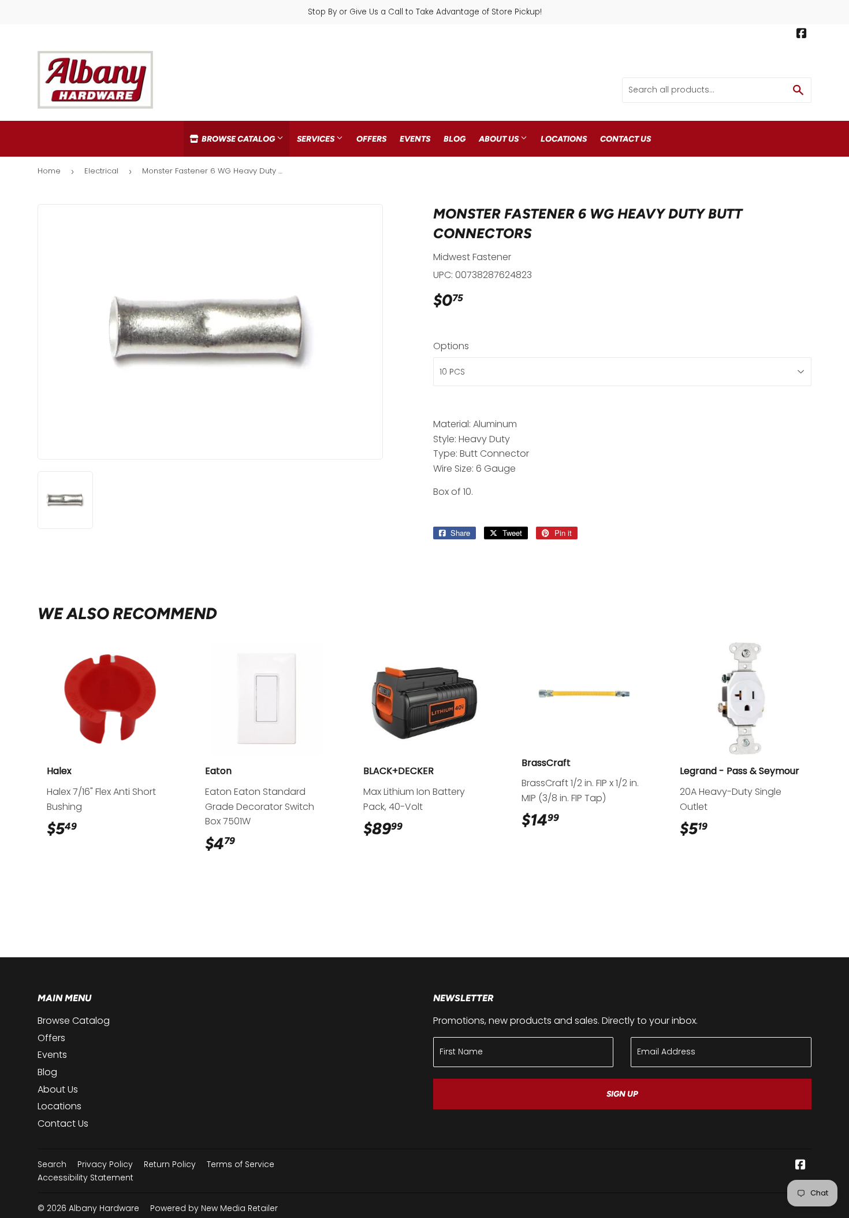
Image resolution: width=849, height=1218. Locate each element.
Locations (564, 138)
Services (316, 138)
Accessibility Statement (85, 1177)
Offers (371, 138)
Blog (455, 138)
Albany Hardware (104, 1208)
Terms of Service (240, 1164)
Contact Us (625, 138)
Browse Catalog (238, 138)
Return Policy (170, 1164)
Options (451, 346)
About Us (499, 138)
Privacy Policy (105, 1164)
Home (49, 170)
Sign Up (622, 1094)
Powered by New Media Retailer (214, 1208)
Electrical (101, 170)
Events (415, 138)
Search (52, 1164)
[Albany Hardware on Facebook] (801, 34)
